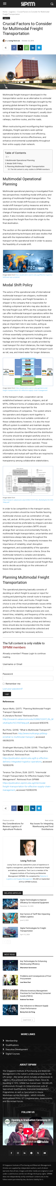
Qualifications (12, 1045)
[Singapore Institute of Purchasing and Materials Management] (28, 3)
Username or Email (12, 664)
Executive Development (17, 1049)
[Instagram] (18, 1153)
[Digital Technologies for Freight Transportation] (10, 932)
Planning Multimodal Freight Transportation (25, 166)
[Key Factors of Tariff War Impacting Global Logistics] (10, 918)
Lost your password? (13, 688)
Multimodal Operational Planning (20, 160)
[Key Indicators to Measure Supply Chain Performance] (10, 1010)
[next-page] (8, 942)
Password (8, 674)
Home (5, 12)
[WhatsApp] (26, 47)
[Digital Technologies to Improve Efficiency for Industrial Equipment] (10, 904)
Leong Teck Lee (14, 41)
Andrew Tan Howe (27, 999)
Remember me (13, 683)
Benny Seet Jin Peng (27, 1012)
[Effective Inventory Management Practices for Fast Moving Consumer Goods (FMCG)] (10, 994)
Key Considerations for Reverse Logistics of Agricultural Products (13, 826)
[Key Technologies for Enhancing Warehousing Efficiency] (10, 965)
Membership (12, 1040)
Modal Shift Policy (15, 163)
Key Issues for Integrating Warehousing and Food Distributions (41, 826)
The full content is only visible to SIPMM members (30, 169)
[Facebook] (14, 47)
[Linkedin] (32, 47)
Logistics (12, 12)
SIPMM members (14, 647)
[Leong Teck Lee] (4, 40)
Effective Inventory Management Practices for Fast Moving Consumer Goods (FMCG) (35, 993)
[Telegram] (39, 47)
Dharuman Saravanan (28, 968)
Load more (27, 1020)
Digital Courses (13, 1053)
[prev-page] (4, 942)
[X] (20, 47)
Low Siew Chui (25, 982)
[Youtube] (44, 1153)
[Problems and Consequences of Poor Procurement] (10, 980)
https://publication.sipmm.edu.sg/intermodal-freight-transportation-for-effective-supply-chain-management (27, 786)
